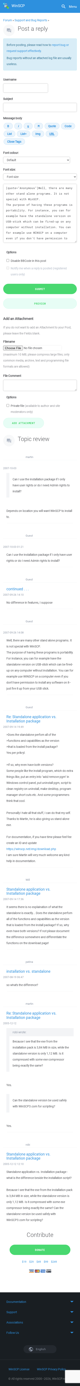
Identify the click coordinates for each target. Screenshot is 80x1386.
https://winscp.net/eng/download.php (31, 849)
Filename (9, 341)
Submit (40, 289)
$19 (24, 1261)
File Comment (12, 376)
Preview (40, 303)
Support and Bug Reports (31, 20)
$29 (31, 1261)
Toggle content (40, 1302)
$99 (46, 1261)
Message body (12, 118)
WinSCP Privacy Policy (51, 1369)
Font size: (9, 169)
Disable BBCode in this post (28, 261)
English (40, 1349)
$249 (54, 1261)
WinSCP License (19, 1369)
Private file (35, 409)
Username (9, 79)
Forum (7, 20)
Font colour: (11, 153)
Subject (8, 99)
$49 (38, 1261)
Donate (40, 1250)
